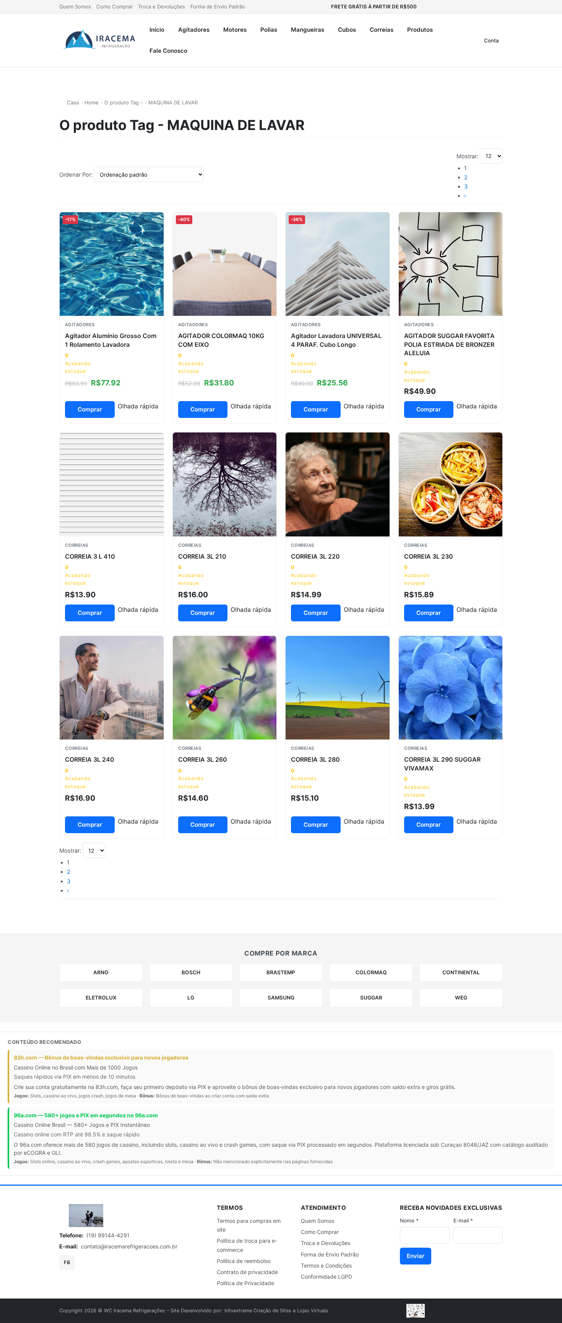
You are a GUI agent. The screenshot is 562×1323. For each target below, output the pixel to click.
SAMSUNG (281, 998)
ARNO (101, 972)
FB (67, 1262)
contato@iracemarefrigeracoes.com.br (129, 1246)
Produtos (420, 29)
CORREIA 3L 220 (315, 556)
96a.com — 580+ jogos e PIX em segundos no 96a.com (86, 1115)
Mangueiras (307, 29)
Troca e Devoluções (161, 6)
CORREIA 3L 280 (315, 759)
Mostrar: (468, 156)
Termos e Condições (326, 1265)
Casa (73, 102)
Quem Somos (75, 6)
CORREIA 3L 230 (428, 556)
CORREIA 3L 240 (89, 759)
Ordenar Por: (76, 174)
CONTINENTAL (461, 972)
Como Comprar (114, 6)
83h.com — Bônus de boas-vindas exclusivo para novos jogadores (101, 1057)
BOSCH (191, 972)
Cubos (347, 29)
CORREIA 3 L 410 (90, 556)
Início (156, 29)
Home (91, 102)
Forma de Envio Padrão (217, 6)
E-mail (463, 1220)
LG (190, 998)
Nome (409, 1220)
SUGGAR (371, 998)
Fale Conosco (168, 50)
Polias (268, 29)
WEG (461, 998)
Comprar (90, 409)
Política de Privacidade (245, 1283)
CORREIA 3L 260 (202, 759)
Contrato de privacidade (247, 1272)
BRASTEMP (280, 972)
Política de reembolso (243, 1261)
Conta (491, 40)
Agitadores (194, 29)
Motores (235, 29)
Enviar (415, 1256)
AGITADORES (80, 324)
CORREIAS (76, 545)
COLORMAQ (371, 972)
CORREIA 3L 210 (202, 556)
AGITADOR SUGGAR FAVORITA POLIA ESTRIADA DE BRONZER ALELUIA (449, 344)
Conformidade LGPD (326, 1276)
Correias (381, 29)
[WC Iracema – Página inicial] (99, 40)
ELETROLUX (101, 998)
